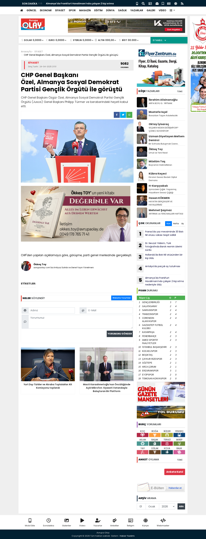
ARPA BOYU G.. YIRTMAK (160, 103)
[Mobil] (137, 3)
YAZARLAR (136, 10)
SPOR (72, 10)
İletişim (130, 525)
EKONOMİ (46, 10)
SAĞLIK (122, 10)
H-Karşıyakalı (158, 186)
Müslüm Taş (157, 161)
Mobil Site (30, 525)
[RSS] (182, 3)
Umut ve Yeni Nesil (158, 152)
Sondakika (48, 525)
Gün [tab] (168, 223)
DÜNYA (110, 10)
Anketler (114, 525)
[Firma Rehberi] (157, 3)
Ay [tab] (182, 223)
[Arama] (143, 3)
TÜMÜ (180, 91)
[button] (172, 10)
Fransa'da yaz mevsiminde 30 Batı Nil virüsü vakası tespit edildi (161, 233)
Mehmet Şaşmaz (160, 210)
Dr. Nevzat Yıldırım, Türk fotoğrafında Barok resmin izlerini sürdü (160, 247)
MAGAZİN (85, 10)
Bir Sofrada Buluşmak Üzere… (164, 143)
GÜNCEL (31, 10)
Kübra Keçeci (158, 173)
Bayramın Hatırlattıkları (160, 164)
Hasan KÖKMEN (159, 198)
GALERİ (151, 10)
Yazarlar (98, 525)
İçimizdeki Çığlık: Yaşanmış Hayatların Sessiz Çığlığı (162, 191)
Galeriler (66, 525)
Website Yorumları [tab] (121, 297)
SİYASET (60, 10)
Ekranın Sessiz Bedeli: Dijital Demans (163, 179)
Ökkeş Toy (156, 149)
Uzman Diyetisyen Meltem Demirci (166, 138)
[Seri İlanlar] (163, 3)
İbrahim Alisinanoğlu (163, 100)
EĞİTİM (98, 10)
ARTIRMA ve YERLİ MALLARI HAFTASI (166, 213)
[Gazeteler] (169, 3)
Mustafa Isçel (158, 112)
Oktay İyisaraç (159, 124)
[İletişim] (150, 3)
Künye (145, 525)
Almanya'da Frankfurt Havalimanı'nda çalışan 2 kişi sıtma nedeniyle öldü (161, 281)
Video (82, 525)
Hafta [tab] (176, 223)
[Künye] (176, 3)
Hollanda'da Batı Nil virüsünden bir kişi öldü (161, 257)
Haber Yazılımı (127, 535)
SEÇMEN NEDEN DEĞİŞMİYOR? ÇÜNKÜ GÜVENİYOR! (163, 129)
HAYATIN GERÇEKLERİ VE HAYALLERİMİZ (161, 203)
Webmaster (163, 525)
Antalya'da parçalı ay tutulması (159, 268)
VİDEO (162, 10)
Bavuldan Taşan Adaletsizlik (163, 115)
